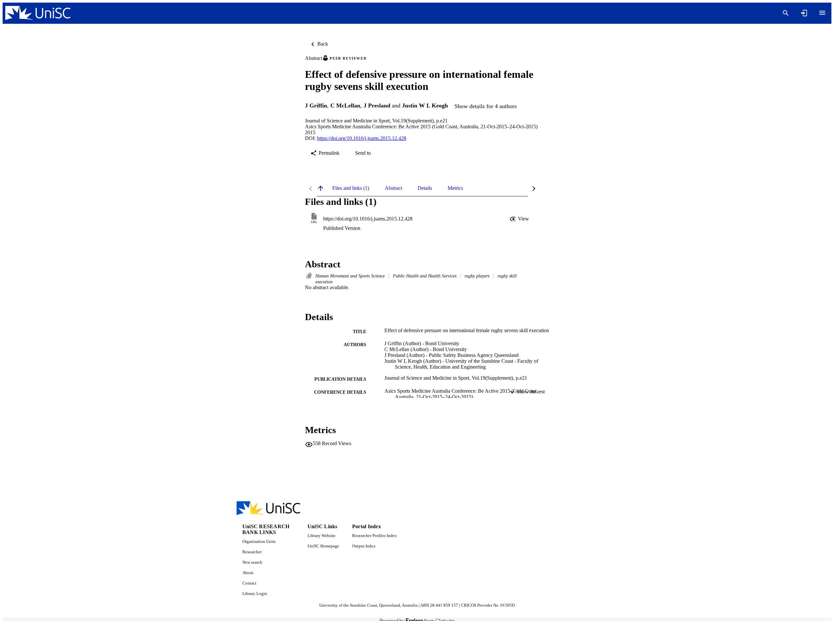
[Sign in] (804, 13)
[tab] (350, 188)
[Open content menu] (822, 12)
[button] (520, 218)
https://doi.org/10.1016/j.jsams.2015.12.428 (361, 138)
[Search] (785, 13)
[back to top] (320, 188)
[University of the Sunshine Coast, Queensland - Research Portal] (37, 13)
